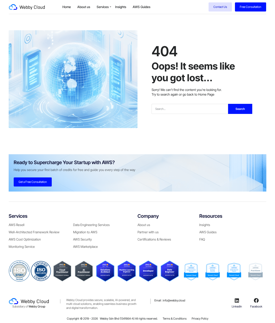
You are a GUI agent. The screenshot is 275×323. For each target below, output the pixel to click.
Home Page (206, 94)
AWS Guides (141, 7)
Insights (120, 7)
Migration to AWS (85, 232)
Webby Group (37, 306)
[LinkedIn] (237, 300)
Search (240, 108)
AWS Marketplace (85, 247)
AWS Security (82, 239)
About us (83, 7)
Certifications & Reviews (154, 239)
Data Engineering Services (91, 225)
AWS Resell (16, 225)
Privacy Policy (200, 318)
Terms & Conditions (175, 318)
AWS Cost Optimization (25, 239)
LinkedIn (237, 306)
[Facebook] (256, 300)
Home (66, 7)
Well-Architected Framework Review (34, 232)
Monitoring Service (22, 247)
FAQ (202, 239)
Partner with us (148, 232)
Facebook (256, 306)
